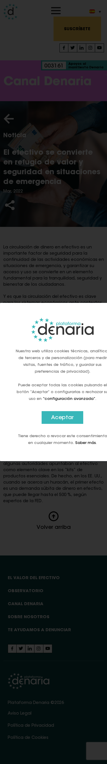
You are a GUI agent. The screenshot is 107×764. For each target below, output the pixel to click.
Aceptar (62, 418)
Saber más (85, 443)
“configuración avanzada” (69, 399)
